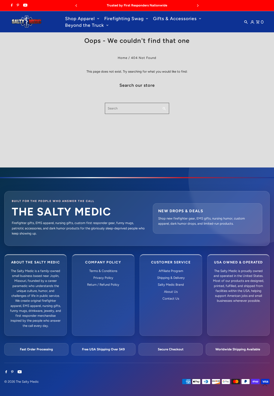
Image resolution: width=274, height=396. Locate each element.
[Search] (246, 21)
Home (122, 58)
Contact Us (170, 298)
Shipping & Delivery (171, 278)
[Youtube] (24, 5)
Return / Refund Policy (103, 285)
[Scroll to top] (265, 385)
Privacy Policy (103, 278)
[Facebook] (11, 5)
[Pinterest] (17, 5)
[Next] (197, 5)
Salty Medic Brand (171, 285)
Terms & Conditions (103, 271)
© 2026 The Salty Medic (21, 382)
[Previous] (76, 5)
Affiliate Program (171, 271)
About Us (171, 292)
